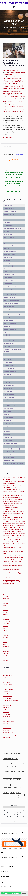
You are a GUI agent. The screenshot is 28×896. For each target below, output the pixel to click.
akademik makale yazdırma (16, 753)
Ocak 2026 (5, 610)
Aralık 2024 (5, 637)
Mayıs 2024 (5, 653)
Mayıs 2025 (5, 626)
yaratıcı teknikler (6, 108)
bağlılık (15, 76)
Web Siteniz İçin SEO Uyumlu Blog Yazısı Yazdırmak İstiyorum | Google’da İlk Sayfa (13, 572)
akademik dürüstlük (15, 750)
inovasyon (11, 81)
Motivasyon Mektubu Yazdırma (10, 700)
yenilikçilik (20, 111)
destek (16, 78)
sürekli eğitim (15, 91)
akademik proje (17, 755)
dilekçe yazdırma (14, 768)
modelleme (22, 776)
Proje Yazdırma (11, 72)
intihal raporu (13, 771)
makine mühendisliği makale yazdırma (11, 776)
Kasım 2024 (5, 639)
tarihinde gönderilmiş (11, 70)
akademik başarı (7, 748)
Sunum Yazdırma (7, 728)
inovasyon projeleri (7, 83)
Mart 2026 (5, 605)
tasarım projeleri (6, 93)
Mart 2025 (5, 630)
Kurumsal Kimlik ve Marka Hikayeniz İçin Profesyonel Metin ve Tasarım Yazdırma (12, 564)
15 (20, 812)
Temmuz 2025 (6, 621)
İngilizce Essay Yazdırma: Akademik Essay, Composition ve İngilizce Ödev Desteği (13, 546)
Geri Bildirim (5, 81)
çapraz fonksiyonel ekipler (9, 78)
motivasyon (5, 85)
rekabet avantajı (17, 88)
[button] (11, 893)
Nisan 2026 (5, 603)
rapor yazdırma (6, 784)
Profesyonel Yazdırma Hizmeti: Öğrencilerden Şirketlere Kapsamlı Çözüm (14, 482)
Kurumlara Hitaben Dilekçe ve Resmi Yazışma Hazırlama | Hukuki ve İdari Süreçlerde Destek (14, 522)
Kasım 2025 (5, 614)
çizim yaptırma (6, 797)
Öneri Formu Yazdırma (8, 705)
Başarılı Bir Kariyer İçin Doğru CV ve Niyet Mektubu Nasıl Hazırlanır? (12, 504)
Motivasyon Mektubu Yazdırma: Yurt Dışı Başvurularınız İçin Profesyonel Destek (12, 500)
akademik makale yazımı (8, 755)
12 (10, 812)
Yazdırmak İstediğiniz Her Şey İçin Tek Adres (13, 735)
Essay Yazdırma (6, 682)
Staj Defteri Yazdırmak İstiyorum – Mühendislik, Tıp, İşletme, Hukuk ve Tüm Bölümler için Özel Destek (12, 581)
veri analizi (12, 792)
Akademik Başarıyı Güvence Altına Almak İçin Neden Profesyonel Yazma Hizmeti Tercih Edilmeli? (13, 513)
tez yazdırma (6, 792)
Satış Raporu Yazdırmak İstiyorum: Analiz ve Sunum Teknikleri (13, 576)
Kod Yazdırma (6, 691)
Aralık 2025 (5, 612)
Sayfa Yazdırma (6, 719)
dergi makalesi (6, 768)
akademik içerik (6, 753)
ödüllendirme (12, 85)
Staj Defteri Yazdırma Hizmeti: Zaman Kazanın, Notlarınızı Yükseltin (12, 486)
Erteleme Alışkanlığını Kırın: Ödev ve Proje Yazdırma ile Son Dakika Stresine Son (12, 560)
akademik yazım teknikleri (19, 763)
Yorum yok (5, 113)
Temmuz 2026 (6, 596)
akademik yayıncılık (7, 761)
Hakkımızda (3, 884)
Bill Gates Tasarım (21, 893)
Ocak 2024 (5, 660)
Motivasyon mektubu (17, 779)
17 (4, 814)
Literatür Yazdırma (7, 696)
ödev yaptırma (13, 797)
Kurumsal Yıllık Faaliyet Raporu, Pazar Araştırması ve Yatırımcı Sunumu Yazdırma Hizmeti (13, 551)
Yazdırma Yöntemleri (8, 732)
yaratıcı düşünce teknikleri (9, 98)
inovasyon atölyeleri (18, 81)
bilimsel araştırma (7, 766)
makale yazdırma (15, 774)
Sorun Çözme (18, 90)
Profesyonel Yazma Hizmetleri (8, 880)
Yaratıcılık (8, 111)
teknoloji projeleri (14, 93)
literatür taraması (7, 774)
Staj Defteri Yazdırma (8, 723)
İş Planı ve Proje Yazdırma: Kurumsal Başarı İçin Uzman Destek (14, 478)
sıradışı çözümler (11, 90)
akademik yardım (7, 758)
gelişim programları (19, 80)
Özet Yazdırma (6, 709)
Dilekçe (4, 680)
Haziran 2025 (6, 623)
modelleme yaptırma (7, 779)
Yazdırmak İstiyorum (14, 3)
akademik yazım (15, 761)
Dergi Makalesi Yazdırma (9, 677)
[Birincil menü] (14, 7)
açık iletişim (11, 76)
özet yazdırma (20, 797)
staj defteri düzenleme (8, 787)
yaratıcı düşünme (19, 98)
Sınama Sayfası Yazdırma (9, 721)
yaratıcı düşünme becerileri (9, 99)
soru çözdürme (13, 784)
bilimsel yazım (14, 766)
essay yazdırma (6, 771)
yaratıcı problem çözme (11, 103)
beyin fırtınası (21, 76)
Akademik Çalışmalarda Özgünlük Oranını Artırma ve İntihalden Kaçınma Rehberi (13, 530)
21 (17, 814)
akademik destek (7, 750)
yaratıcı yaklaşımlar (15, 108)
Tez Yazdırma (6, 730)
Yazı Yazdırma (6, 737)
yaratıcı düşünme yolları (12, 101)
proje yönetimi (17, 86)
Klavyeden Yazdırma (8, 689)
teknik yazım (16, 789)
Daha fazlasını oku (7, 137)
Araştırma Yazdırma (7, 671)
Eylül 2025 (5, 617)
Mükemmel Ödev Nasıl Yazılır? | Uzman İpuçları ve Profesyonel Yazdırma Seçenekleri (14, 538)
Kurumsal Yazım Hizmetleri (9, 693)
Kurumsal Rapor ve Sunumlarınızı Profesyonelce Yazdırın (10, 508)
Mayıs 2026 (5, 601)
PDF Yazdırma (6, 712)
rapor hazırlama (21, 782)
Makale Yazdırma (7, 698)
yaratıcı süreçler (19, 106)
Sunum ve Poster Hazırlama (9, 725)
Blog (2, 882)
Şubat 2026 (5, 607)
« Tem (13, 821)
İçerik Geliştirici (10, 67)
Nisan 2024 (5, 655)
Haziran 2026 (6, 598)
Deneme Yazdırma (7, 673)
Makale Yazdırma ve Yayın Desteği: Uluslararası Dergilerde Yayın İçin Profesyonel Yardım (13, 491)
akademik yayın (14, 758)
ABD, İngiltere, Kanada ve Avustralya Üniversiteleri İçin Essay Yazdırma (11, 568)
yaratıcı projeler (11, 104)
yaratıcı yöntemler (11, 109)
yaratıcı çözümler (14, 95)
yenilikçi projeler (14, 111)
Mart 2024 (5, 658)
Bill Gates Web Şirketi (18, 154)
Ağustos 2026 (6, 594)
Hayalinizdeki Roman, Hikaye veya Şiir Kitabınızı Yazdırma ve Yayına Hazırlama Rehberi (14, 526)
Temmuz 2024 (6, 649)
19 (10, 814)
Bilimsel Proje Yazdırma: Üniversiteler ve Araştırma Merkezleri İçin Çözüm (12, 518)
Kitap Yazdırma (6, 687)
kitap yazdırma (21, 771)
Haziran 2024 (6, 651)
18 (7, 814)
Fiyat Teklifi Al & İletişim (6, 886)
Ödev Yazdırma (6, 703)
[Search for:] (14, 146)
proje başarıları (18, 85)
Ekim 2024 (5, 642)
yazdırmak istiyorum (12, 795)
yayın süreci (18, 792)
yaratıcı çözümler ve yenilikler (18, 96)
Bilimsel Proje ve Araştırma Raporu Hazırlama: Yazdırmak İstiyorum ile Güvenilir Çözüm (14, 496)
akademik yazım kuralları (8, 763)
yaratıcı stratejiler (11, 106)
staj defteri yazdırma (17, 787)
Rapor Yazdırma (6, 716)
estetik (12, 80)
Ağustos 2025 (6, 619)
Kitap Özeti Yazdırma (8, 684)
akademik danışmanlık (16, 748)
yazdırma (5, 795)
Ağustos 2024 (6, 646)
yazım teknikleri (21, 795)
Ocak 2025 (5, 635)
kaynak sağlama (15, 83)
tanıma (20, 91)
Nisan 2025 (5, 628)
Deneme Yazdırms (7, 675)
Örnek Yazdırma (6, 707)
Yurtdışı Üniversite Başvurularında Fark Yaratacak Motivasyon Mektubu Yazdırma (13, 556)
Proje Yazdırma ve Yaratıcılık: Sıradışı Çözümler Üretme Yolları (13, 63)
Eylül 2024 (5, 644)
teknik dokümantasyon (8, 789)
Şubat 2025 (5, 633)
